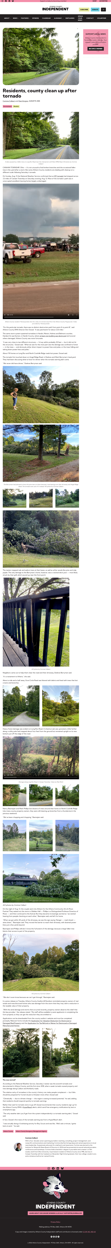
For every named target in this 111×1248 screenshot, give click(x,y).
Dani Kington (23, 101)
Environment (7, 106)
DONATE (95, 9)
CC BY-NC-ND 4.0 (89, 1232)
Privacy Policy (55, 1222)
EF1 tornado (58, 176)
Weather (16, 106)
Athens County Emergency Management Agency (31, 1131)
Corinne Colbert (9, 101)
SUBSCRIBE (84, 9)
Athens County (8, 1131)
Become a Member (95, 49)
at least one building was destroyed (53, 336)
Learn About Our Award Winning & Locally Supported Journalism (55, 1213)
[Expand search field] (103, 9)
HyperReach (27, 1107)
